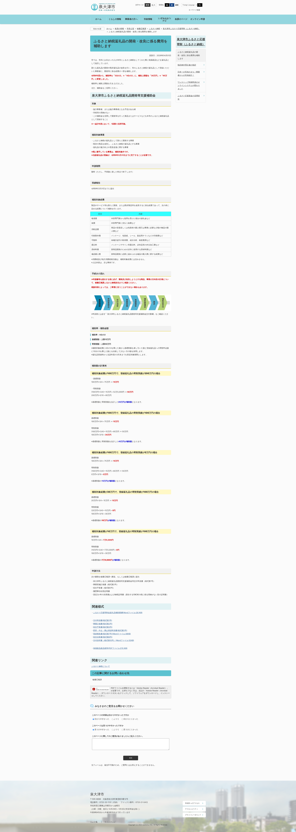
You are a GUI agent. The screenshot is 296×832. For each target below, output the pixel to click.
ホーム (109, 29)
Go (200, 5)
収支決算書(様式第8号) (102, 637)
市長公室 (130, 29)
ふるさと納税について (100, 666)
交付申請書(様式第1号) (102, 620)
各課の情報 (119, 29)
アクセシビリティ (191, 809)
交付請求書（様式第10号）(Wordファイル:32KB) (113, 640)
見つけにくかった (130, 729)
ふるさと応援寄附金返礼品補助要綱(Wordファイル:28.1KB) (117, 612)
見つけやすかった (101, 729)
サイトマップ (110, 822)
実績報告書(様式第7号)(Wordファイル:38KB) (112, 634)
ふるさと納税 (154, 29)
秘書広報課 (141, 29)
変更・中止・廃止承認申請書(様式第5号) (110, 630)
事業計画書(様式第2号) (102, 624)
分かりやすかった (101, 719)
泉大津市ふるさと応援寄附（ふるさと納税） (181, 29)
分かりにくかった (130, 719)
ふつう (116, 719)
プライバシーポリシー (193, 815)
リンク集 (94, 822)
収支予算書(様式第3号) (102, 627)
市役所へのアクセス (192, 803)
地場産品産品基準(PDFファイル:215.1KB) (110, 648)
